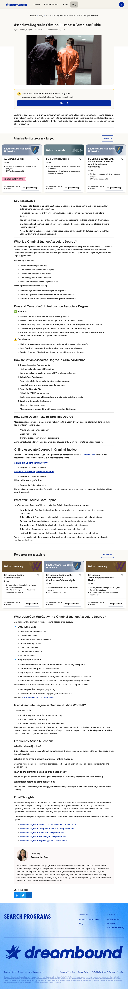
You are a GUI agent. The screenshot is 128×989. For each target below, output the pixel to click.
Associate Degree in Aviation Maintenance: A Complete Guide (48, 824)
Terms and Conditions (67, 972)
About (65, 4)
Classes (36, 4)
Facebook (111, 923)
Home (33, 15)
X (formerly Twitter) (115, 927)
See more (107, 138)
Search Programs (27, 916)
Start (62, 103)
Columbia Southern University (31, 462)
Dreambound (89, 455)
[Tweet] (23, 895)
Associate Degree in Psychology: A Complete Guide (43, 840)
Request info (29, 187)
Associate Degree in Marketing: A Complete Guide (43, 836)
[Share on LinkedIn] (29, 895)
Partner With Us (51, 4)
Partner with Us (113, 919)
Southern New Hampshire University (34, 471)
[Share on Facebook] (17, 895)
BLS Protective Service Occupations (38, 697)
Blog (74, 4)
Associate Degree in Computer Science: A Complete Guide (47, 828)
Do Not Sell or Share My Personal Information (108, 972)
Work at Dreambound (89, 919)
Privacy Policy (83, 972)
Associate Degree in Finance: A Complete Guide (42, 832)
